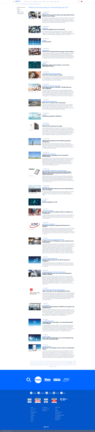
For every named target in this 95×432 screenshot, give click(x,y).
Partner (48, 1)
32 (36, 363)
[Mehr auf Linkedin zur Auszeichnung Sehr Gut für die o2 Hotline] (46, 400)
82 (55, 366)
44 (58, 363)
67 (55, 364)
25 (69, 361)
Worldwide (44, 410)
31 (34, 363)
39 (49, 363)
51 (71, 363)
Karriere (51, 1)
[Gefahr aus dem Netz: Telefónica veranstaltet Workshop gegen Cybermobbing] (51, 53)
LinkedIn (34, 393)
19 (58, 361)
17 (55, 361)
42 (54, 363)
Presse (55, 1)
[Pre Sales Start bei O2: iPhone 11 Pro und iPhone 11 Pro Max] (51, 129)
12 (46, 361)
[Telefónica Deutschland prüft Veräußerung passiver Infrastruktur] (51, 143)
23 (65, 361)
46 (62, 363)
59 (40, 364)
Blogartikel (19, 9)
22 (63, 361)
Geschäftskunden (45, 409)
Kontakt (56, 410)
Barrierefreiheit (58, 418)
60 (42, 364)
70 (60, 364)
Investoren (44, 1)
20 (60, 361)
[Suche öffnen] (78, 1)
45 (60, 363)
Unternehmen (26, 1)
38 (47, 363)
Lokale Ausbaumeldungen (20, 12)
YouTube (57, 393)
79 (50, 366)
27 (73, 361)
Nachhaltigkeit (35, 1)
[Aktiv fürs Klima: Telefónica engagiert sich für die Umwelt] (51, 30)
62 (45, 364)
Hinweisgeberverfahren (59, 415)
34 (40, 363)
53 (75, 363)
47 (64, 363)
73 (66, 364)
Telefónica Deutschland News (21, 8)
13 (48, 361)
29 (30, 363)
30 (32, 363)
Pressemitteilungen (20, 13)
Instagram (42, 393)
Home (32, 407)
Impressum (57, 419)
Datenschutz (57, 413)
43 (56, 363)
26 (71, 361)
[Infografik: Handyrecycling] (51, 42)
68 (57, 364)
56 (34, 364)
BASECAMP (57, 407)
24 (67, 361)
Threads (50, 393)
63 (47, 364)
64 (49, 364)
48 (66, 363)
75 (69, 364)
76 (71, 364)
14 (50, 361)
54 (31, 364)
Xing (64, 393)
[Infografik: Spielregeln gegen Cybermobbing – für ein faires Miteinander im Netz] (51, 65)
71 (62, 364)
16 (53, 361)
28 (75, 361)
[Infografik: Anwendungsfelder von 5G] (51, 202)
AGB (56, 409)
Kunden (39, 1)
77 (73, 364)
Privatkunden (45, 407)
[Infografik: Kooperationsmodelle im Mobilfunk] (51, 116)
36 (43, 363)
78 (75, 364)
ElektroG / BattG (58, 412)
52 (73, 363)
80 (52, 366)
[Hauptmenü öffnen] (13, 1)
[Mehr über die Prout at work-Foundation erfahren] (63, 400)
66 (53, 364)
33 (38, 363)
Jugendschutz (58, 416)
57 (36, 364)
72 (64, 364)
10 (43, 361)
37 (45, 363)
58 (38, 364)
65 (51, 364)
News (58, 1)
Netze (31, 1)
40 (51, 363)
